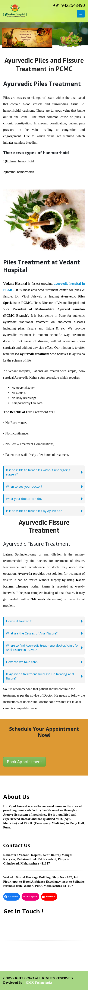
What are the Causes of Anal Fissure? (32, 633)
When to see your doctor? (24, 486)
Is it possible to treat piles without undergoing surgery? (38, 472)
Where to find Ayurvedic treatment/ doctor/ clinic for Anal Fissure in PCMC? (42, 647)
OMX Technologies (39, 982)
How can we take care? (22, 662)
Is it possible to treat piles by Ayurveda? (34, 511)
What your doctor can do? (24, 499)
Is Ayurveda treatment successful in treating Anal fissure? (40, 676)
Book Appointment (24, 761)
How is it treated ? (19, 621)
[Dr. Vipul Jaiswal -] (15, 10)
